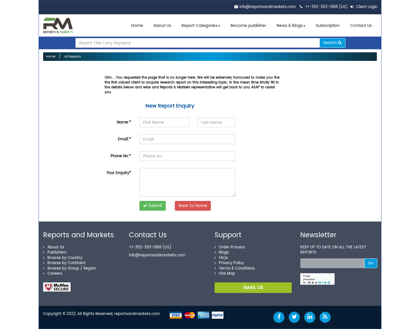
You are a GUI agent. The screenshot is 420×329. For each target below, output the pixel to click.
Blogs (224, 253)
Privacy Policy (231, 263)
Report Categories (199, 25)
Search (330, 42)
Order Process (232, 247)
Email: (124, 139)
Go (371, 263)
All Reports (72, 56)
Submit (154, 205)
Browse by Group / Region (71, 269)
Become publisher (248, 25)
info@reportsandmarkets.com (267, 7)
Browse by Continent (66, 263)
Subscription (328, 25)
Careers (54, 274)
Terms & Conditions (237, 269)
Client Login (366, 7)
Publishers (56, 253)
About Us (162, 25)
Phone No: (121, 156)
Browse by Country (64, 258)
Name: (124, 122)
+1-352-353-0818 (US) (326, 7)
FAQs (223, 258)
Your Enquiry (119, 173)
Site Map (227, 274)
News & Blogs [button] (290, 25)
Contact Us (361, 25)
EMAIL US (253, 287)
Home (137, 25)
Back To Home (193, 205)
